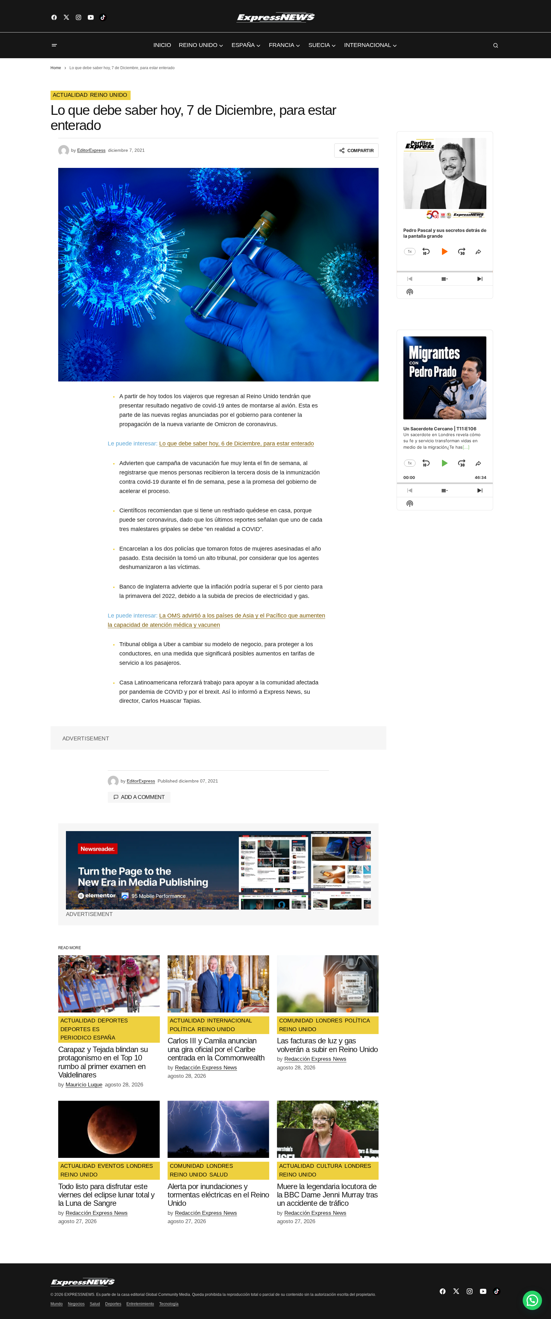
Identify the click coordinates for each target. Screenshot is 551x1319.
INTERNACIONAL (229, 1021)
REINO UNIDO (108, 95)
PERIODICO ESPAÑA (87, 1038)
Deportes (113, 1304)
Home (56, 68)
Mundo (57, 1304)
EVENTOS (111, 1166)
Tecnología (169, 1304)
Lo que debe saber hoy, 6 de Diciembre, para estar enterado (236, 443)
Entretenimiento (140, 1304)
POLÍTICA (182, 1029)
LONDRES (329, 1021)
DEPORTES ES (80, 1029)
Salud (95, 1304)
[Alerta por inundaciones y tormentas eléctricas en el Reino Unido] (218, 1129)
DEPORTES (113, 1021)
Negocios (76, 1304)
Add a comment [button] (143, 797)
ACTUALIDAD (70, 95)
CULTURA (329, 1166)
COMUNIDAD (296, 1021)
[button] (54, 45)
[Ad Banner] (218, 870)
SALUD (218, 1175)
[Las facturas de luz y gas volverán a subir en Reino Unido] (328, 983)
